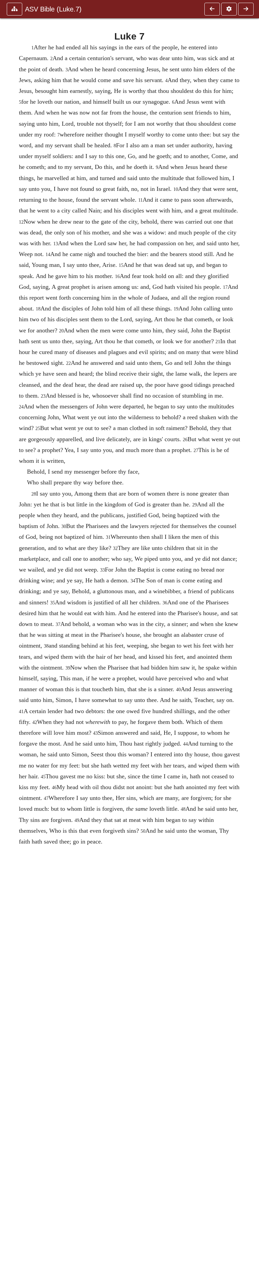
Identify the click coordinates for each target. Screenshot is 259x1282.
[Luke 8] (246, 9)
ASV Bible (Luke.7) (53, 9)
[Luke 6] (212, 9)
